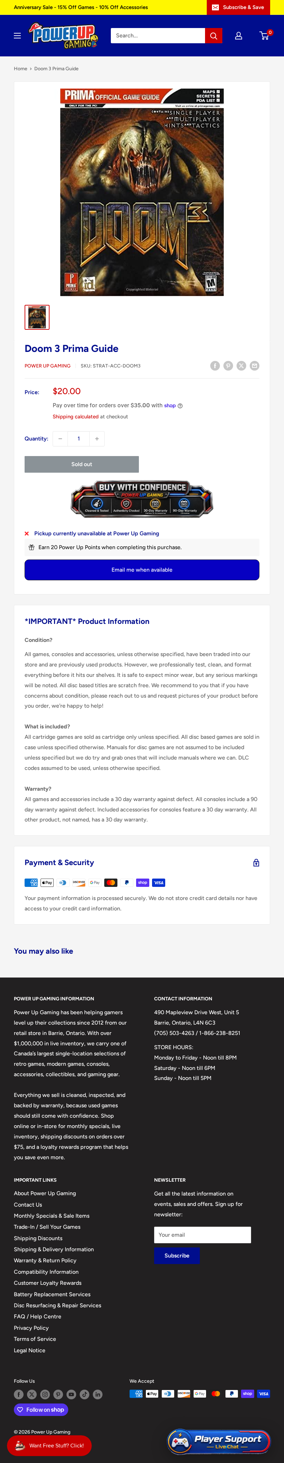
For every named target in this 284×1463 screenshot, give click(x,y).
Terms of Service (35, 1339)
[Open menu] (17, 35)
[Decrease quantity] (60, 438)
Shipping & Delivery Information (54, 1249)
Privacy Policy (31, 1328)
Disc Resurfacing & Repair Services (57, 1305)
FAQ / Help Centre (37, 1316)
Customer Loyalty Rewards (47, 1283)
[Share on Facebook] (215, 365)
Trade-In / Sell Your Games (47, 1227)
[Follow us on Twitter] (32, 1394)
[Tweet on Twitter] (241, 365)
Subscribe (177, 1255)
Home (20, 69)
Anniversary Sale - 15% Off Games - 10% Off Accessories (81, 7)
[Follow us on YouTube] (71, 1394)
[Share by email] (254, 365)
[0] (264, 35)
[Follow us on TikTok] (84, 1394)
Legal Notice (29, 1350)
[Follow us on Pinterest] (58, 1394)
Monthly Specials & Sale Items (51, 1215)
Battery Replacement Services (52, 1294)
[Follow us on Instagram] (45, 1394)
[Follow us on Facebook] (19, 1394)
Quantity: (36, 438)
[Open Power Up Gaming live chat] (219, 1442)
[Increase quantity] (97, 438)
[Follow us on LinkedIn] (98, 1394)
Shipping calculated (76, 417)
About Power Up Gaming (45, 1193)
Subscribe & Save (243, 7)
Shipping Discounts (38, 1238)
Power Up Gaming (48, 366)
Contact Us (28, 1204)
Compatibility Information (46, 1272)
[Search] (213, 35)
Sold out (81, 464)
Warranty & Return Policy (45, 1260)
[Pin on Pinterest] (228, 365)
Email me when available (142, 569)
